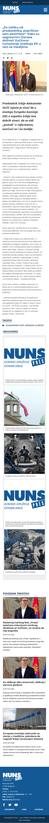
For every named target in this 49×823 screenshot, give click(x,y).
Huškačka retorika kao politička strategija (20, 572)
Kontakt (5, 2)
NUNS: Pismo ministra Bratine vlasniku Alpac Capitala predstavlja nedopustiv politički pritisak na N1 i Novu (24, 381)
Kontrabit (26, 820)
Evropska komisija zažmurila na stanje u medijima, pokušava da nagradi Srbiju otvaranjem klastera (23, 736)
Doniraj (15, 2)
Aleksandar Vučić (15, 325)
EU (13, 142)
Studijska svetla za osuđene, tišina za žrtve (20, 476)
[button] (43, 10)
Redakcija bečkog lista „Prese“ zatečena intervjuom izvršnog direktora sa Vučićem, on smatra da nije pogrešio (23, 626)
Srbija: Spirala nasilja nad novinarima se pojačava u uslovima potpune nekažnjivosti (23, 429)
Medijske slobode (34, 325)
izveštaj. (32, 158)
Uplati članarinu (27, 2)
